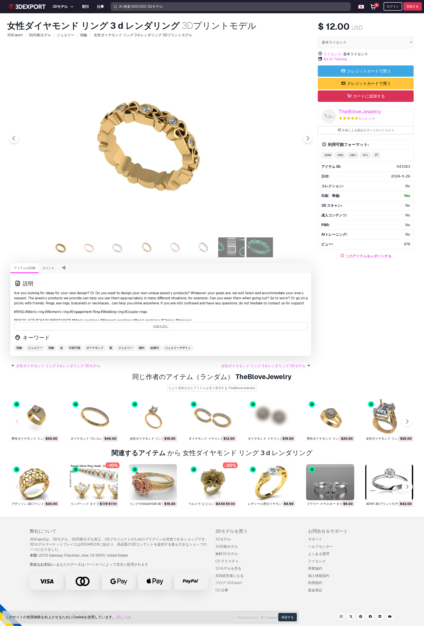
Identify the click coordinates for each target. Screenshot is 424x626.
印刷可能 (74, 348)
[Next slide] (307, 138)
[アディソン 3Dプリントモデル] (35, 482)
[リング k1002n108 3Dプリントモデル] (153, 482)
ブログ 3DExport (228, 582)
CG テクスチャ (227, 561)
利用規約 (315, 582)
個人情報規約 (318, 575)
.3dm (327, 155)
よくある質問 (318, 554)
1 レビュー (366, 118)
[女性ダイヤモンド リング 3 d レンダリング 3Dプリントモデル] (153, 417)
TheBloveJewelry (360, 111)
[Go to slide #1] (62, 247)
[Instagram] (341, 617)
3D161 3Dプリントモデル (383, 504)
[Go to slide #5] (175, 247)
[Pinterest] (360, 617)
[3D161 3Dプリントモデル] (389, 482)
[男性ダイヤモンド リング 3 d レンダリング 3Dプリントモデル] (35, 417)
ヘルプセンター (320, 546)
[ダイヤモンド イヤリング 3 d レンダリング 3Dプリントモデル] (212, 417)
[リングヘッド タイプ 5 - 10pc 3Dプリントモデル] (94, 482)
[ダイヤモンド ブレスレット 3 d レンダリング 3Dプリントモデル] (94, 417)
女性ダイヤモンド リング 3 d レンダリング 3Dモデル (58, 366)
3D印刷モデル (226, 546)
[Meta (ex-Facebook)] (370, 617)
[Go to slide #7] (231, 247)
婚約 (141, 348)
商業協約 (315, 568)
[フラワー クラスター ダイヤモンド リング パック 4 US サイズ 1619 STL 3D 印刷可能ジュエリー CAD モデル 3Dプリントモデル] (330, 482)
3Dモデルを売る (228, 568)
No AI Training (335, 59)
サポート (315, 539)
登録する (412, 6)
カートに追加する (368, 96)
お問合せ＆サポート (328, 531)
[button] (407, 421)
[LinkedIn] (380, 617)
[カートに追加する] (43, 429)
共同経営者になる (229, 575)
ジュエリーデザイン (178, 348)
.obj (352, 155)
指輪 (19, 348)
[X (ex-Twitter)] (350, 617)
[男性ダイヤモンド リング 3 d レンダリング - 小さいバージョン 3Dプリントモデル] (330, 417)
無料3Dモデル (226, 554)
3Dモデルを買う (231, 531)
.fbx (340, 155)
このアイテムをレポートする (369, 256)
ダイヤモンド (95, 348)
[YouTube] (389, 617)
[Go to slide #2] (90, 247)
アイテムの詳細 (24, 268)
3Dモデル (223, 539)
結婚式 (154, 348)
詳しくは (124, 617)
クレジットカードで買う (368, 71)
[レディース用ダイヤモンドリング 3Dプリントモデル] (271, 482)
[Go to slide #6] (203, 247)
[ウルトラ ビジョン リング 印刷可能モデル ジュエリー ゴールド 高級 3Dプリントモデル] (212, 482)
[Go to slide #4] (146, 247)
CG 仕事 (221, 590)
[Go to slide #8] (259, 247)
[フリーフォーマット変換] (376, 155)
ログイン (393, 6)
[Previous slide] (14, 138)
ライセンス (317, 561)
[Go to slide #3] (118, 247)
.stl (365, 155)
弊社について (43, 531)
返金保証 (315, 590)
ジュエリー (35, 348)
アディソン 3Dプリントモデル (32, 504)
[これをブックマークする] (52, 429)
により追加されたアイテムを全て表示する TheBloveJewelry (212, 388)
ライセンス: (333, 54)
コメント (48, 268)
